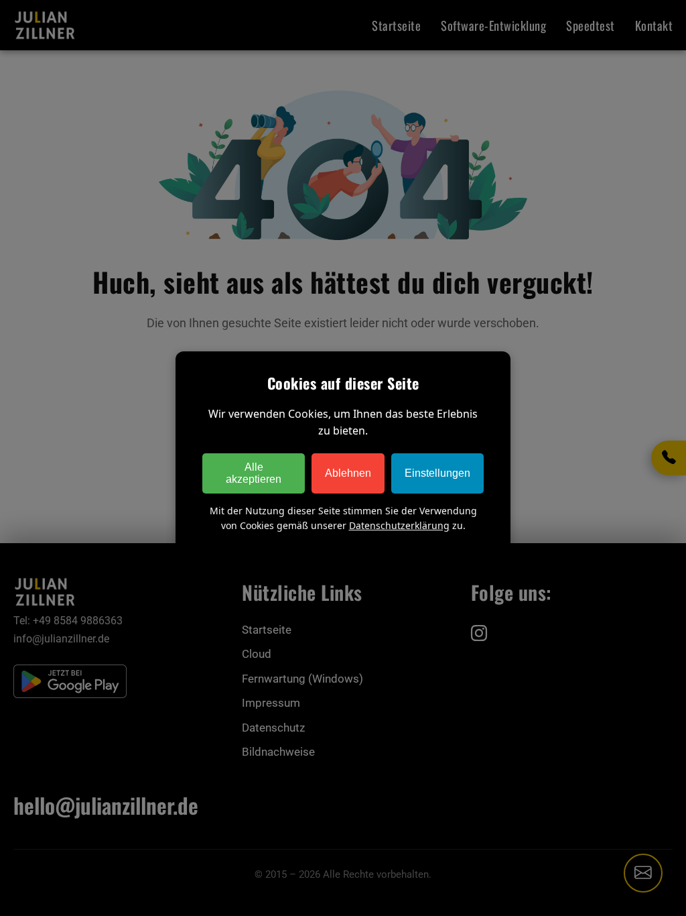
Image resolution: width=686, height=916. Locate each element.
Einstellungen (437, 473)
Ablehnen (348, 473)
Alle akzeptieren (253, 473)
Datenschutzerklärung (399, 525)
